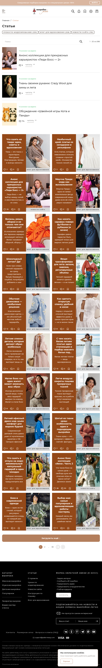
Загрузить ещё (50, 538)
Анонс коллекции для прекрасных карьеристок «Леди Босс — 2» (43, 57)
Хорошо (66, 661)
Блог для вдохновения (55, 32)
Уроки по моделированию (20, 32)
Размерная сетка (25, 632)
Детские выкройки (11, 589)
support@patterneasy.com (45, 637)
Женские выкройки (11, 581)
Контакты (10, 632)
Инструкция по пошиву (35, 594)
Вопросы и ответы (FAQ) (46, 632)
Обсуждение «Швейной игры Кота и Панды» (44, 113)
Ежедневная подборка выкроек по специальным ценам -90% (46, 3)
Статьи (32, 573)
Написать (63, 595)
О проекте (33, 578)
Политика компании (10, 664)
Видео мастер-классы (9, 606)
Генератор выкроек (11, 601)
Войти (95, 3)
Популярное (8, 593)
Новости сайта (83, 32)
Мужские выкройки (11, 585)
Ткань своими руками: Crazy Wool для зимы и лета (45, 85)
